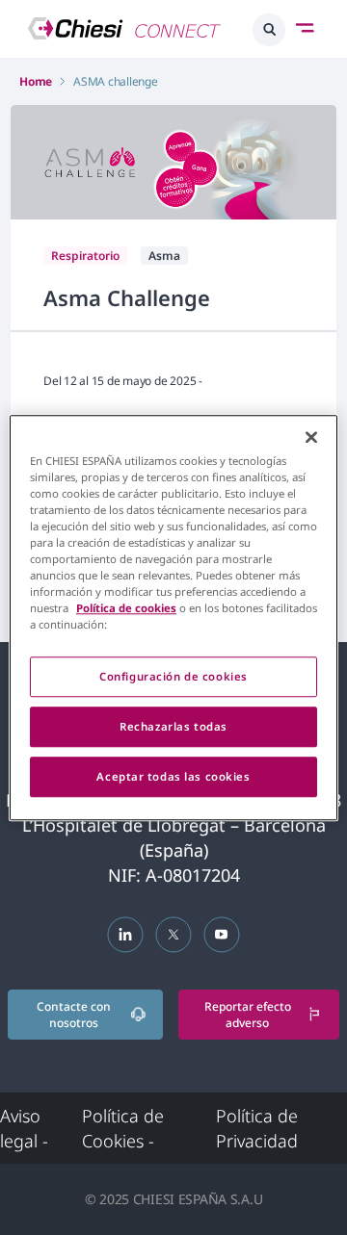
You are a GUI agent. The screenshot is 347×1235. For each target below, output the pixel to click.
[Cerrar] (311, 437)
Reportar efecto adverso (247, 1014)
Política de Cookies (123, 1128)
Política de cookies (126, 608)
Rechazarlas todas (173, 726)
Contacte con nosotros (74, 1014)
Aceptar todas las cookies (173, 776)
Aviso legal (24, 1128)
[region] (173, 617)
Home (35, 81)
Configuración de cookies (173, 676)
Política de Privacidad (257, 1128)
